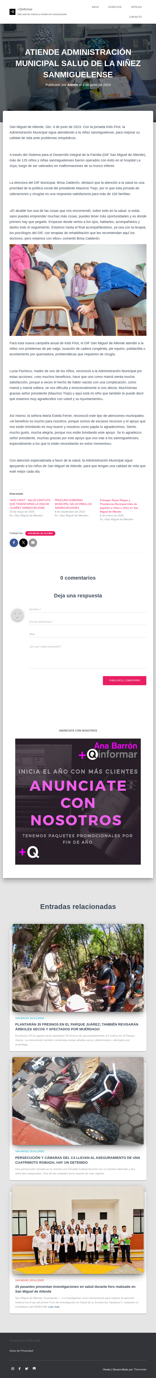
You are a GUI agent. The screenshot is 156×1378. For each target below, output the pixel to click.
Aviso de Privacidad (21, 1350)
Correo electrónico (34, 1368)
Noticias (136, 7)
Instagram (13, 1368)
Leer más (54, 1306)
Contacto (135, 17)
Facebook (19, 1368)
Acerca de (115, 7)
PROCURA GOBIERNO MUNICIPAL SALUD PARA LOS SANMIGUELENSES (73, 504)
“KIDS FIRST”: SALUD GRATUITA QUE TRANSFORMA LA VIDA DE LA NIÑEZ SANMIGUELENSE (30, 504)
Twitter (26, 1368)
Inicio (95, 7)
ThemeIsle (140, 1369)
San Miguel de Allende (40, 533)
